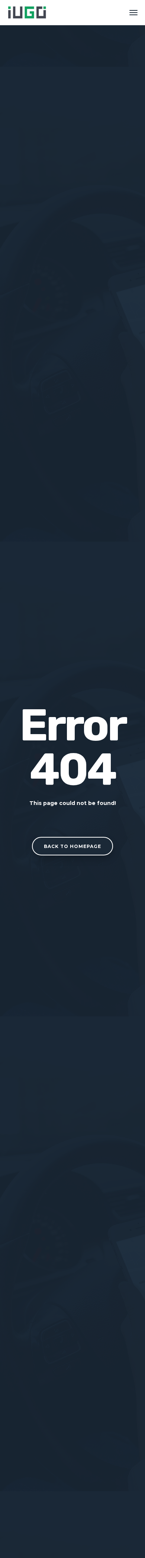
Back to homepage (72, 846)
